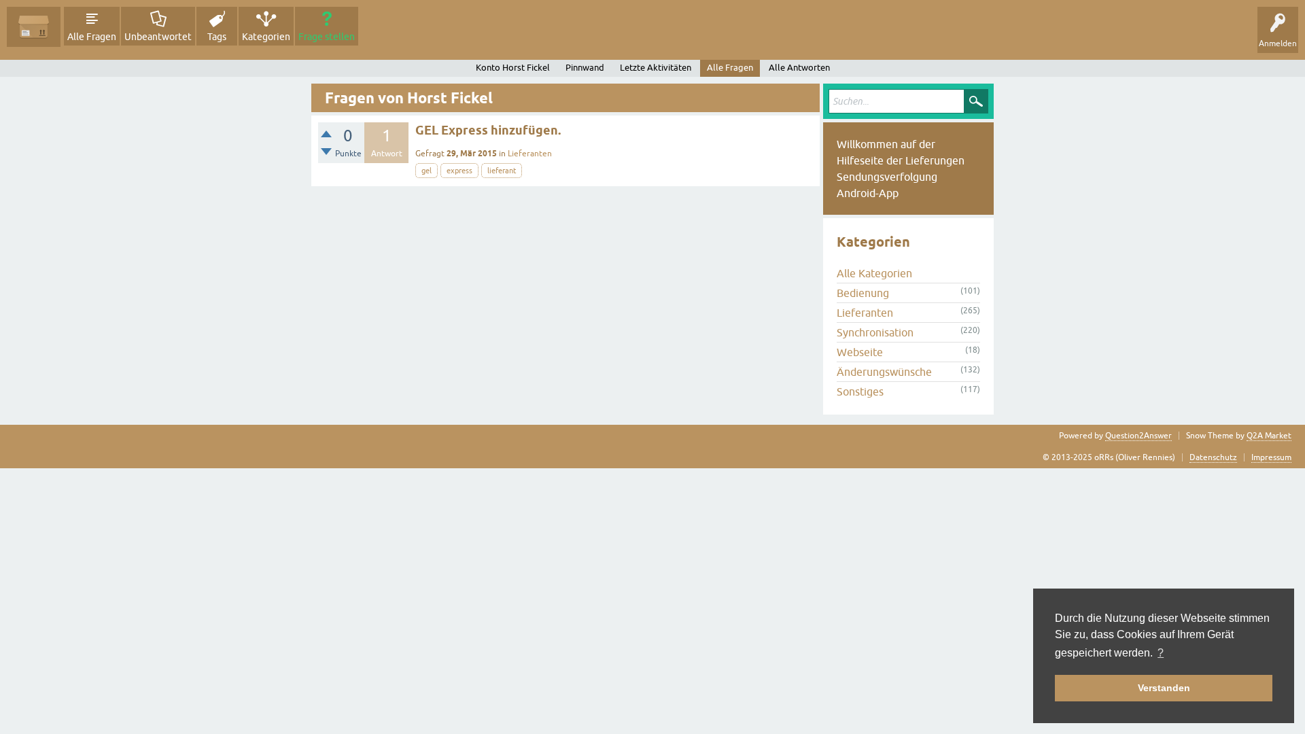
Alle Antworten (799, 68)
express (459, 171)
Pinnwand (585, 68)
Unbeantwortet (158, 36)
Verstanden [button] (1164, 687)
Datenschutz (1213, 457)
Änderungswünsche (884, 372)
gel (426, 171)
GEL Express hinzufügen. (488, 130)
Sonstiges (860, 391)
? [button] (1161, 653)
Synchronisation (875, 332)
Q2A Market (1269, 435)
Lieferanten (530, 153)
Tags (216, 36)
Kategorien (266, 36)
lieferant (501, 171)
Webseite (860, 352)
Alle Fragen (91, 36)
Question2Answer (1138, 435)
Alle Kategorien (874, 273)
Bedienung (863, 293)
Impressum (1271, 457)
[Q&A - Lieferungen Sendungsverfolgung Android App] (33, 27)
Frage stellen (326, 36)
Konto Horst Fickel (513, 68)
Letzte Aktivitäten (655, 68)
